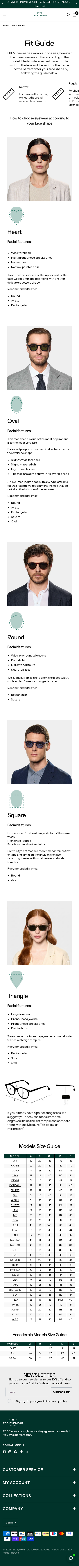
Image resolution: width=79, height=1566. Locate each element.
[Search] (68, 14)
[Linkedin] (27, 1451)
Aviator (16, 300)
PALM (15, 1265)
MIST (15, 1250)
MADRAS (15, 1240)
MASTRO (15, 1245)
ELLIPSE (15, 1190)
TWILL (15, 1304)
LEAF (15, 1230)
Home (5, 25)
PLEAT (15, 1279)
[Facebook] (4, 1451)
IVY (15, 1215)
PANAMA (15, 1270)
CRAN (15, 1175)
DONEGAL (15, 1185)
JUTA (15, 1220)
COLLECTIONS (17, 1495)
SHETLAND (15, 1289)
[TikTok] (21, 1452)
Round (15, 296)
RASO (15, 1284)
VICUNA (15, 1314)
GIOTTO (15, 1205)
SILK (15, 1294)
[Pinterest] (15, 1451)
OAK (15, 1255)
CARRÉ (15, 1165)
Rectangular (19, 305)
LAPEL (15, 1225)
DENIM (15, 1180)
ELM (15, 1195)
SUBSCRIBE (61, 1392)
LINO (15, 1235)
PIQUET (15, 1274)
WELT (15, 1319)
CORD (15, 1170)
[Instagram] (9, 1451)
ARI (15, 1160)
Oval (14, 521)
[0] (73, 14)
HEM (15, 1210)
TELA (15, 1299)
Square (15, 517)
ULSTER (15, 1309)
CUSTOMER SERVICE (23, 1469)
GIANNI (15, 1200)
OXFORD (15, 1260)
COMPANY (13, 1508)
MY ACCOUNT (16, 1482)
